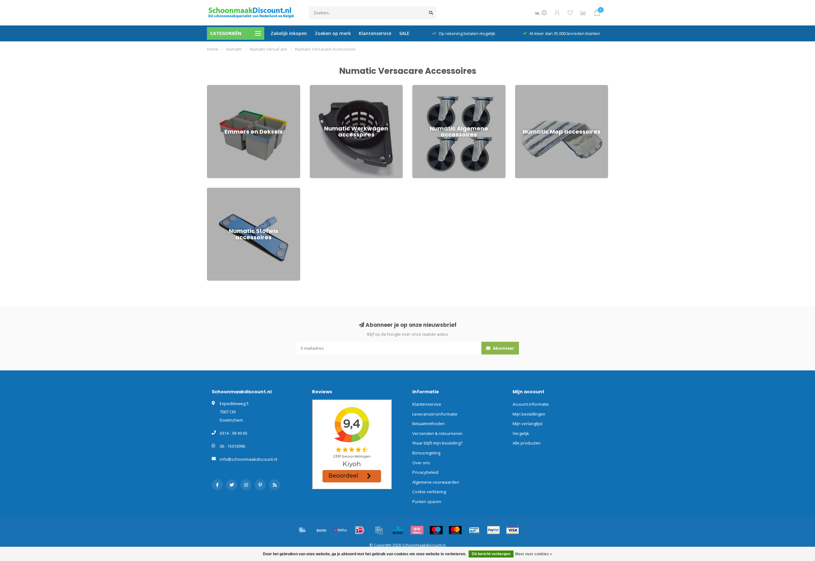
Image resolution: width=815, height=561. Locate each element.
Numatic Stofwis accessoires (234, 190)
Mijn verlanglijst (527, 423)
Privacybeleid (425, 472)
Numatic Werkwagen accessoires (342, 88)
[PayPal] (493, 530)
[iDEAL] (360, 530)
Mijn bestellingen (529, 414)
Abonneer (503, 348)
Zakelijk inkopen (289, 33)
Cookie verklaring (429, 491)
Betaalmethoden (428, 423)
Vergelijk (521, 433)
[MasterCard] (455, 530)
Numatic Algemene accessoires (442, 88)
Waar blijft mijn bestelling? (437, 443)
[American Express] (302, 530)
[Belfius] (341, 530)
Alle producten (527, 443)
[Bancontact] (474, 530)
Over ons (421, 463)
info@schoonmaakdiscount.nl (248, 459)
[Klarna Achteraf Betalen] (417, 530)
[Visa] (513, 530)
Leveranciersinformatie (434, 414)
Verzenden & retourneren (437, 433)
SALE (404, 33)
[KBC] (398, 530)
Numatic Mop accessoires (539, 88)
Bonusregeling (426, 453)
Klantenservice (375, 33)
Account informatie (531, 404)
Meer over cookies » (533, 554)
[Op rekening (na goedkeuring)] (379, 530)
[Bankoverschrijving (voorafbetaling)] (322, 530)
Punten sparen (426, 501)
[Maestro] (436, 530)
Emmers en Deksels (226, 88)
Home (212, 49)
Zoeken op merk (333, 33)
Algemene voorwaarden (435, 482)
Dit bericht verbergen (491, 554)
